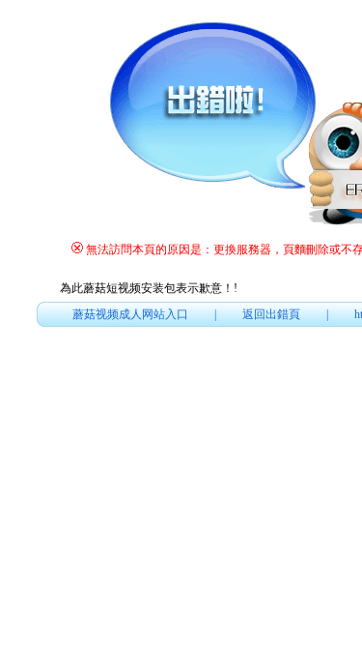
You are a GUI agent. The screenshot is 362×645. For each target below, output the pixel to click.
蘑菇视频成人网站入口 (130, 314)
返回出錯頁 (271, 314)
